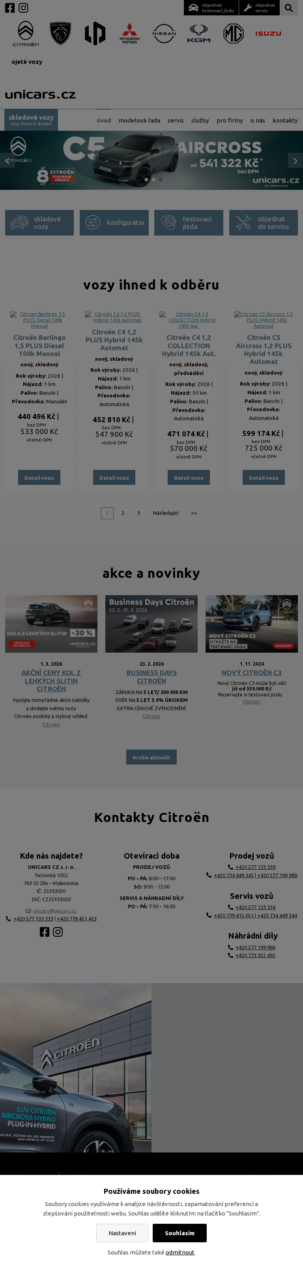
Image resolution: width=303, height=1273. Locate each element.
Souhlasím (180, 1233)
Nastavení (122, 1233)
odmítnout (180, 1252)
